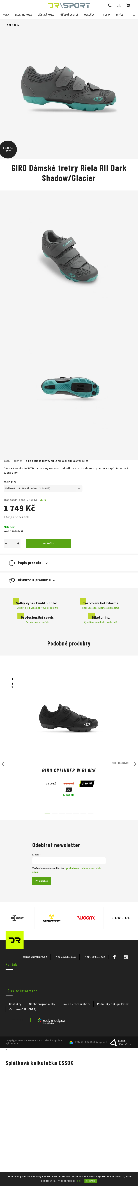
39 (69, 790)
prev (3, 764)
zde (79, 1180)
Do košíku (48, 543)
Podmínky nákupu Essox (112, 1004)
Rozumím (90, 1180)
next (135, 764)
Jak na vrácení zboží (76, 1004)
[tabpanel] (17, 918)
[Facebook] (114, 957)
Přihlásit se (41, 881)
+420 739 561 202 (94, 957)
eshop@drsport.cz (34, 957)
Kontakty (15, 1004)
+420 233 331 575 (65, 957)
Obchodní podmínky (42, 1004)
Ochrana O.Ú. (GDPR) (22, 1009)
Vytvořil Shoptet (85, 1042)
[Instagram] (125, 957)
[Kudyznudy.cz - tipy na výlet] (51, 1021)
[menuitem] (6, 15)
